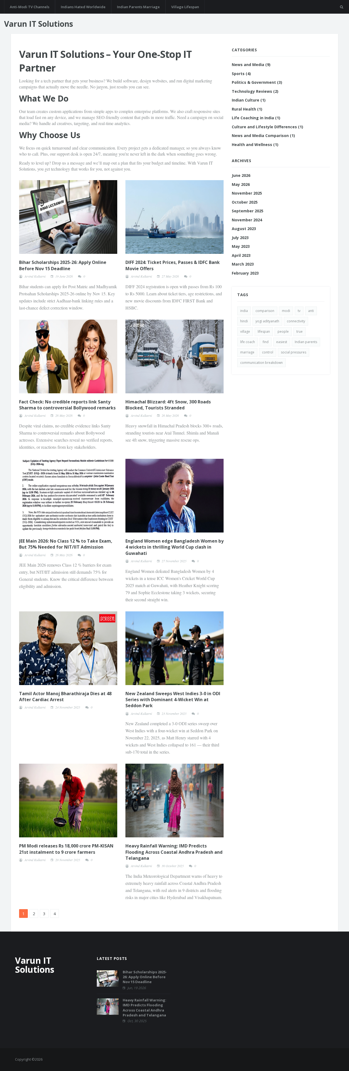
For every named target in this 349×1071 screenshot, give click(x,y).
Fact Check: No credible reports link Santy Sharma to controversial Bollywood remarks (67, 405)
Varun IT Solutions (38, 24)
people (283, 331)
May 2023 (241, 246)
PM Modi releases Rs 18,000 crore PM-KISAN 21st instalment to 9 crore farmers (66, 849)
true (299, 331)
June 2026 (241, 175)
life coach (247, 342)
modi (286, 310)
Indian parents (306, 342)
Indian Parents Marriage (138, 6)
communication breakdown (261, 362)
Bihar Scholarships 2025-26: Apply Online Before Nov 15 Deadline (62, 265)
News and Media (251, 64)
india (244, 310)
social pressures (293, 352)
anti (311, 310)
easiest (281, 342)
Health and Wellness (255, 144)
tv (299, 310)
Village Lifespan (185, 6)
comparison (264, 310)
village (245, 331)
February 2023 (245, 273)
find (266, 342)
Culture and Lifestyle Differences (267, 126)
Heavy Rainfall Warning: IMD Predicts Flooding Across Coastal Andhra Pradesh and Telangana (173, 852)
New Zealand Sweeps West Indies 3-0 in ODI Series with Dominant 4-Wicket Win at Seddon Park (172, 700)
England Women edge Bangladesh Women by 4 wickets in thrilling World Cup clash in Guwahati (174, 547)
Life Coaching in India (256, 117)
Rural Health (247, 109)
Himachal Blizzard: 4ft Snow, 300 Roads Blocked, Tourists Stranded (168, 405)
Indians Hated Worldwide (83, 6)
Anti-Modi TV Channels (29, 6)
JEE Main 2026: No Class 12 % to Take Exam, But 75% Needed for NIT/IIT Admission (65, 544)
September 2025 (247, 210)
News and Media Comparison (263, 135)
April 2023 (241, 255)
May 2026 (241, 184)
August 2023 (244, 228)
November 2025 (247, 193)
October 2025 (245, 202)
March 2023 (243, 264)
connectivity (296, 321)
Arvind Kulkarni (35, 276)
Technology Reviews (255, 91)
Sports (241, 73)
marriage (247, 352)
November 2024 (247, 219)
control (267, 352)
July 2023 (240, 237)
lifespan (264, 331)
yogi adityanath (267, 321)
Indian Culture (249, 100)
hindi (244, 321)
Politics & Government (257, 82)
